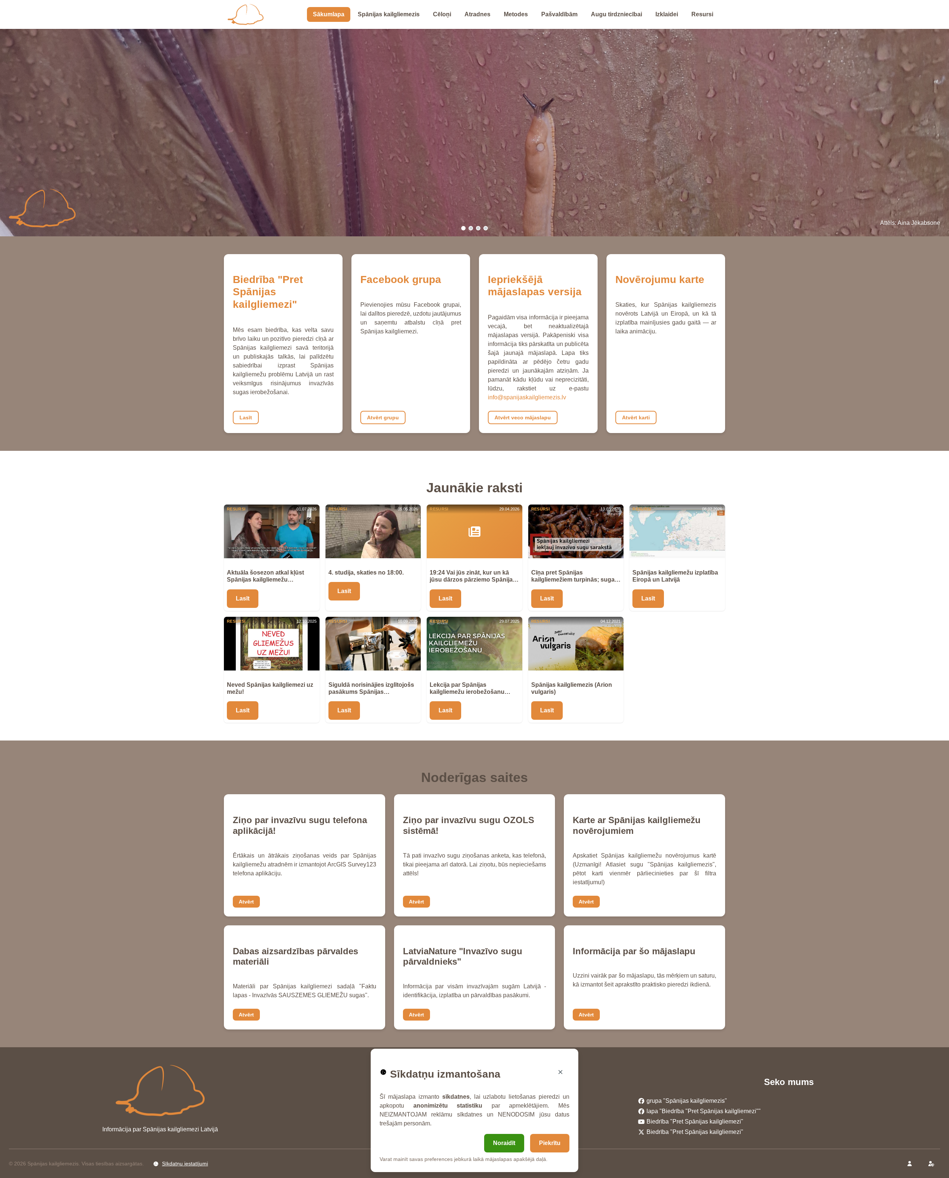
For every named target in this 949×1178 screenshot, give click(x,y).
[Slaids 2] (471, 228)
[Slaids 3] (478, 228)
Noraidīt (504, 1143)
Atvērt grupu (383, 417)
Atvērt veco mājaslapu (523, 417)
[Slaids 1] (463, 228)
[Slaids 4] (485, 228)
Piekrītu (550, 1143)
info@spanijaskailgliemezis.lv (527, 397)
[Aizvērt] (560, 1072)
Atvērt (246, 902)
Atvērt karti (636, 417)
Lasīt (245, 417)
